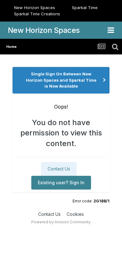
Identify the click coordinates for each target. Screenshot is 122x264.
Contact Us (59, 168)
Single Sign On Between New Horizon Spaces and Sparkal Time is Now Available (61, 80)
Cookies (75, 214)
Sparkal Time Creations (37, 13)
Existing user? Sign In (61, 182)
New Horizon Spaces (34, 7)
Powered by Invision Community (61, 222)
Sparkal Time (85, 7)
